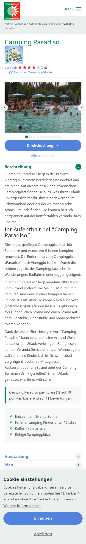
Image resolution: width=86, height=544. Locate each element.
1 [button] (26, 136)
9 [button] (56, 136)
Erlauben (43, 518)
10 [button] (59, 136)
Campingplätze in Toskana (45, 23)
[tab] (43, 166)
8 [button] (52, 136)
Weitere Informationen (22, 505)
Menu (69, 9)
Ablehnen (43, 533)
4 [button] (37, 136)
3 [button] (34, 136)
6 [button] (45, 136)
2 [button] (30, 136)
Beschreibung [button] (18, 166)
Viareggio (11, 68)
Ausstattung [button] (16, 456)
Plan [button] (9, 464)
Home (8, 23)
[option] (43, 107)
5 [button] (41, 136)
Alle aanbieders (43, 155)
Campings (20, 23)
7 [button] (48, 136)
